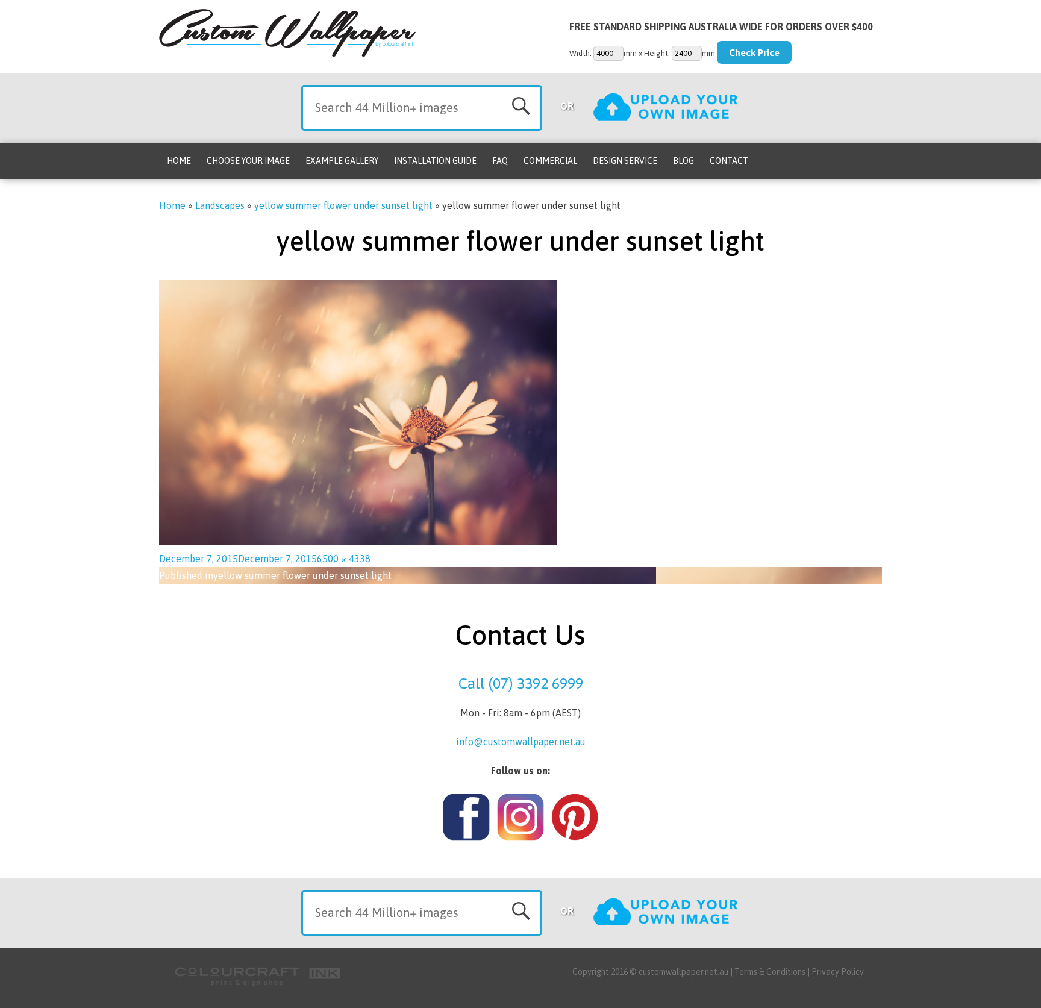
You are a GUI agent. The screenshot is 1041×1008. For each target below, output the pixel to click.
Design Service (625, 161)
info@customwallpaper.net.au (521, 741)
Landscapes (220, 205)
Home (179, 161)
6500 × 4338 (343, 558)
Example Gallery (341, 161)
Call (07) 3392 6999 (520, 683)
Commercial (550, 161)
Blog (683, 161)
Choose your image (248, 161)
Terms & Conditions (769, 972)
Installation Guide (435, 161)
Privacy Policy (837, 972)
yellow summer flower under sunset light (343, 205)
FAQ (500, 161)
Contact (729, 161)
